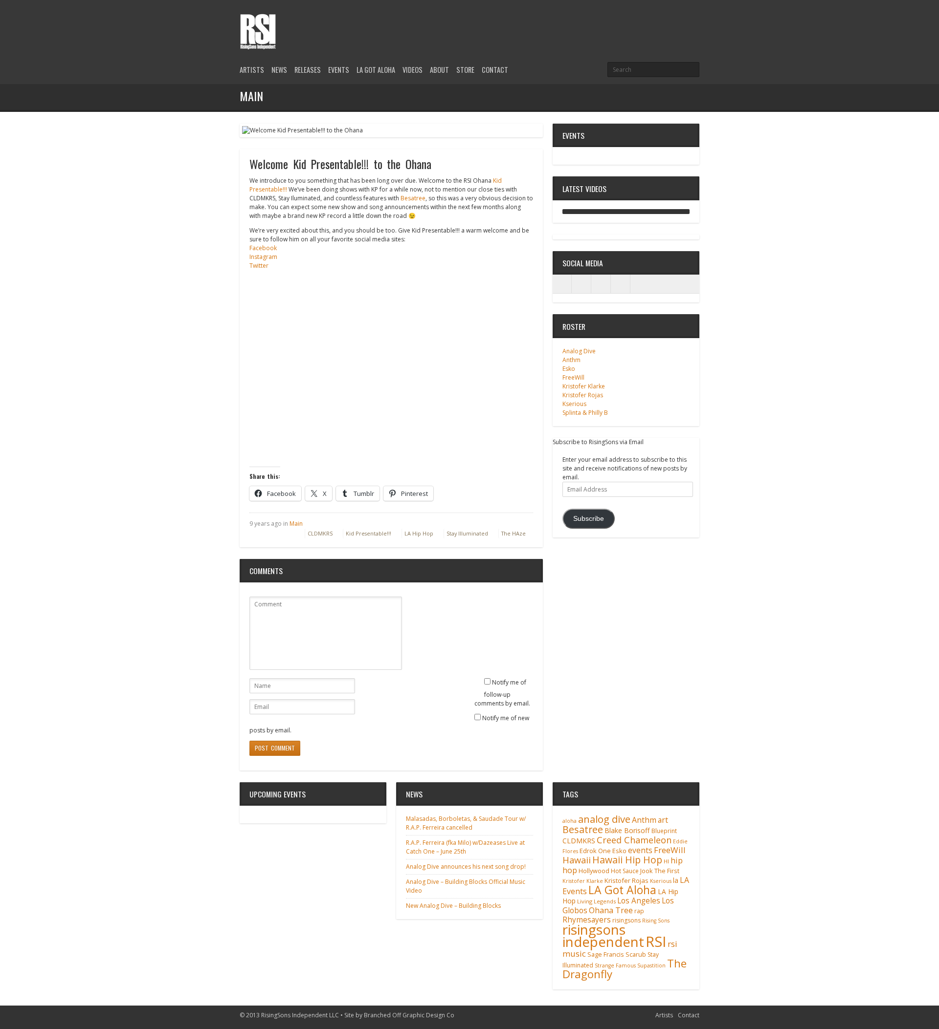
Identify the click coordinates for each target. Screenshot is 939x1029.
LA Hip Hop (418, 533)
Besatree (413, 198)
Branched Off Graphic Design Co (409, 1015)
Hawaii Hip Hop (627, 859)
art (663, 820)
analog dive (604, 819)
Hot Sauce (625, 871)
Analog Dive (579, 351)
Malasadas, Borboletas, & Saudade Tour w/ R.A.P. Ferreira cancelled (466, 823)
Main (296, 523)
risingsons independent (603, 935)
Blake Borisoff (627, 830)
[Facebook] (677, 21)
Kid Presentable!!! (368, 533)
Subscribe (588, 518)
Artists (252, 69)
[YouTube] (693, 21)
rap (639, 911)
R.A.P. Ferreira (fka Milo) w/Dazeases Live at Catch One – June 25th (465, 847)
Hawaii (576, 860)
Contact (495, 69)
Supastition (651, 965)
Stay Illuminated (467, 533)
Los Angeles (638, 901)
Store (465, 69)
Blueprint (664, 831)
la (675, 880)
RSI (656, 941)
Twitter (258, 265)
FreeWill (573, 377)
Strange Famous (615, 965)
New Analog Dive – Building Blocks (453, 905)
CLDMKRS (320, 533)
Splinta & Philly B (585, 412)
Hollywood (594, 871)
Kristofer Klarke (583, 386)
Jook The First (659, 871)
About (439, 69)
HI (666, 861)
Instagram (263, 257)
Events (338, 69)
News (279, 69)
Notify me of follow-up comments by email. (502, 692)
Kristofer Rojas (582, 395)
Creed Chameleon (634, 840)
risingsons (626, 920)
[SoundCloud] (620, 284)
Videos (412, 69)
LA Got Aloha (376, 69)
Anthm (571, 360)
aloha (569, 820)
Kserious (574, 404)
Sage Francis (605, 954)
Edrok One (595, 850)
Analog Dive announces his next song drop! (466, 866)
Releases (307, 69)
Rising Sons (656, 920)
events (640, 850)
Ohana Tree (611, 910)
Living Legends (596, 901)
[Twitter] (660, 21)
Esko (568, 368)
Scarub (636, 954)
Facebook (263, 248)
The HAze (513, 533)
